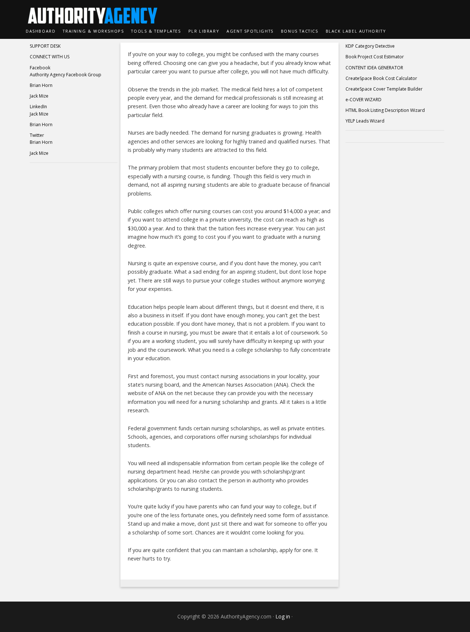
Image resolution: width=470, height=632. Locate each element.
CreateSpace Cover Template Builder (384, 89)
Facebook (40, 68)
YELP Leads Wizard (365, 121)
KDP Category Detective (370, 46)
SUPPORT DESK (45, 46)
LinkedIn (38, 106)
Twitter (37, 135)
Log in (282, 616)
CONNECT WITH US (49, 57)
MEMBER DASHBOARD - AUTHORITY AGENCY (235, 11)
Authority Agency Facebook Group (65, 75)
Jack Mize (39, 96)
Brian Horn (41, 85)
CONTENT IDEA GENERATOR (374, 68)
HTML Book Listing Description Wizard (385, 110)
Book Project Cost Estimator (375, 57)
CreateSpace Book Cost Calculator (381, 78)
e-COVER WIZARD (364, 99)
